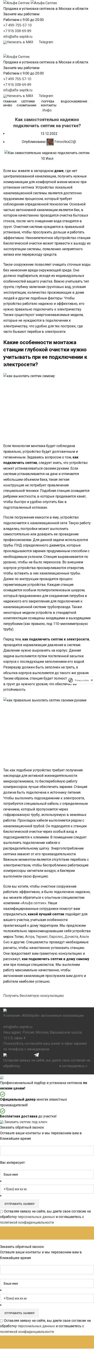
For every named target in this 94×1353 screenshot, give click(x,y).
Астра (29, 937)
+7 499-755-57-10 (17, 25)
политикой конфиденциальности (30, 1071)
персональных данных (39, 1066)
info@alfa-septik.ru (17, 37)
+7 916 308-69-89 (17, 31)
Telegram (46, 1055)
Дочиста (71, 937)
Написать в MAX (20, 1055)
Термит (42, 937)
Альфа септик (33, 903)
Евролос (56, 937)
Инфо (47, 110)
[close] (92, 680)
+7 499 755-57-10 (17, 79)
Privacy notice (82, 680)
